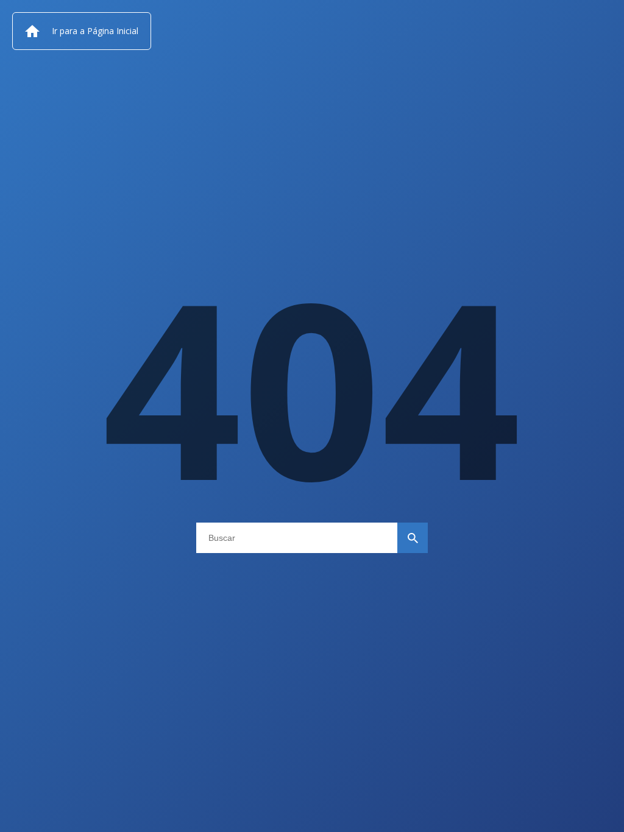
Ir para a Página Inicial (95, 31)
